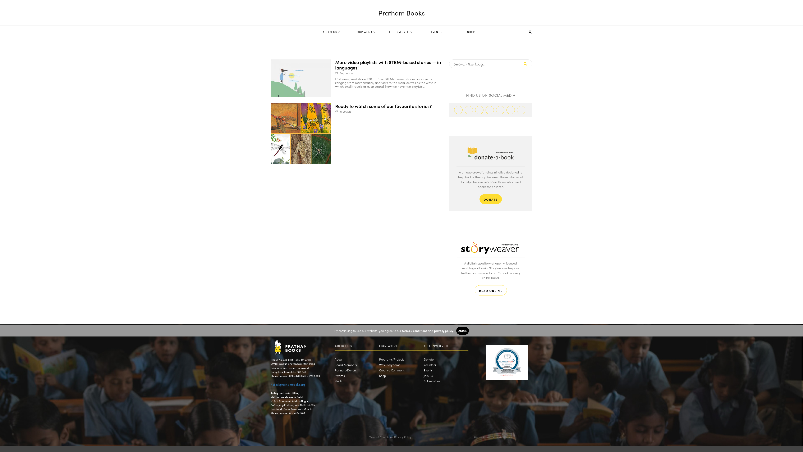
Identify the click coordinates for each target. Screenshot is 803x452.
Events (428, 370)
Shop (382, 376)
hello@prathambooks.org (288, 384)
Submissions (432, 381)
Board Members (346, 365)
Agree (462, 331)
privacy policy (443, 331)
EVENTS (436, 32)
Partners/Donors (346, 370)
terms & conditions (414, 331)
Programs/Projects (391, 359)
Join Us (428, 376)
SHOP (471, 32)
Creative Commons (392, 370)
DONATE (491, 199)
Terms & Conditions (381, 437)
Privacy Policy (402, 437)
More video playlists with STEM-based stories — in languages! (388, 65)
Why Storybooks (389, 365)
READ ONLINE (491, 291)
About (339, 359)
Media (339, 381)
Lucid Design (502, 437)
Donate (429, 359)
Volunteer (430, 365)
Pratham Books (401, 13)
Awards (340, 376)
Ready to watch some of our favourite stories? (383, 106)
